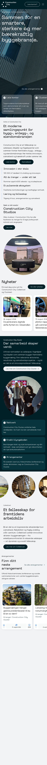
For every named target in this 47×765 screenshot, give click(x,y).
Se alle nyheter (36, 287)
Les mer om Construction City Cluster (21, 369)
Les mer (9, 227)
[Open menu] (43, 4)
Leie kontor (10, 162)
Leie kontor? (32, 4)
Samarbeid (26, 162)
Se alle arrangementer (31, 89)
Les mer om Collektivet (15, 547)
